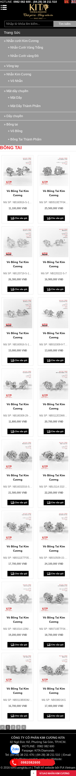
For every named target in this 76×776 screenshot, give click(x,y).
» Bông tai (11, 124)
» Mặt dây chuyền (16, 91)
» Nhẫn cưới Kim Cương (21, 41)
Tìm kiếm (65, 23)
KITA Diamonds (44, 750)
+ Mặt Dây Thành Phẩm (24, 106)
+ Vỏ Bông (15, 131)
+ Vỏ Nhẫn (15, 81)
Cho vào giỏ (21, 218)
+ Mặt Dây (15, 97)
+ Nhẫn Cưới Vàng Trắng (25, 47)
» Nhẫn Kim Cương (17, 74)
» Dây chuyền (13, 116)
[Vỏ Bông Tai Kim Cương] (17, 171)
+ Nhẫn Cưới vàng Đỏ (23, 55)
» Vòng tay (11, 66)
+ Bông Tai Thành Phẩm (24, 139)
